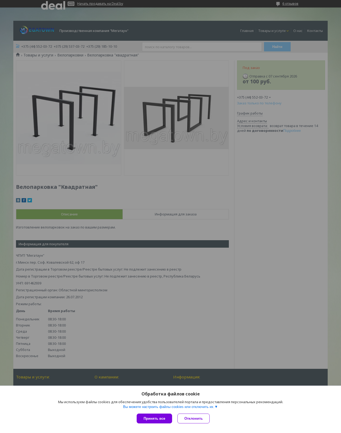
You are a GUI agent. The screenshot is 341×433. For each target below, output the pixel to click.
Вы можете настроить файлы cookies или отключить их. (168, 407)
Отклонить (193, 418)
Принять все (154, 418)
